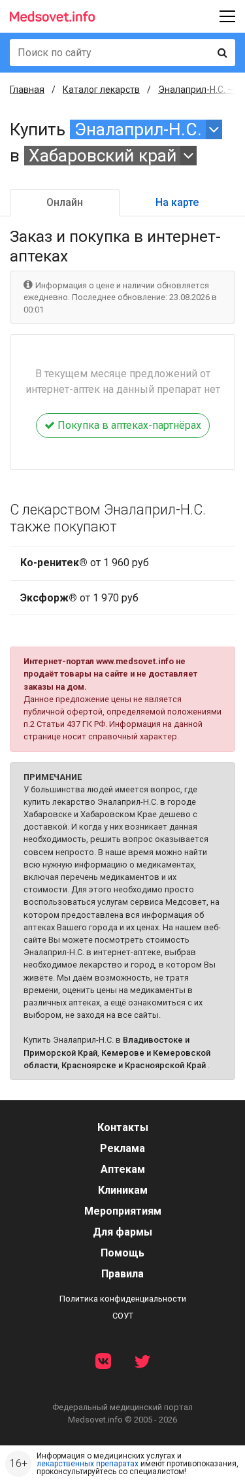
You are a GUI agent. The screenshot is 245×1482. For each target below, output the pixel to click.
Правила (122, 1274)
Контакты (122, 1127)
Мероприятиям (122, 1211)
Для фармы (122, 1232)
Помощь (122, 1253)
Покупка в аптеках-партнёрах (128, 425)
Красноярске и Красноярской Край (133, 1065)
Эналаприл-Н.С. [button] (138, 129)
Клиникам (123, 1190)
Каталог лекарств (101, 89)
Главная (27, 89)
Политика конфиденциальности (122, 1299)
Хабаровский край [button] (102, 155)
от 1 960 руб (84, 562)
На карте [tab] (177, 202)
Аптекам (123, 1169)
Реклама (122, 1148)
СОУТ (122, 1316)
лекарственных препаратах (88, 1463)
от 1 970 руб (79, 598)
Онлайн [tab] (64, 202)
